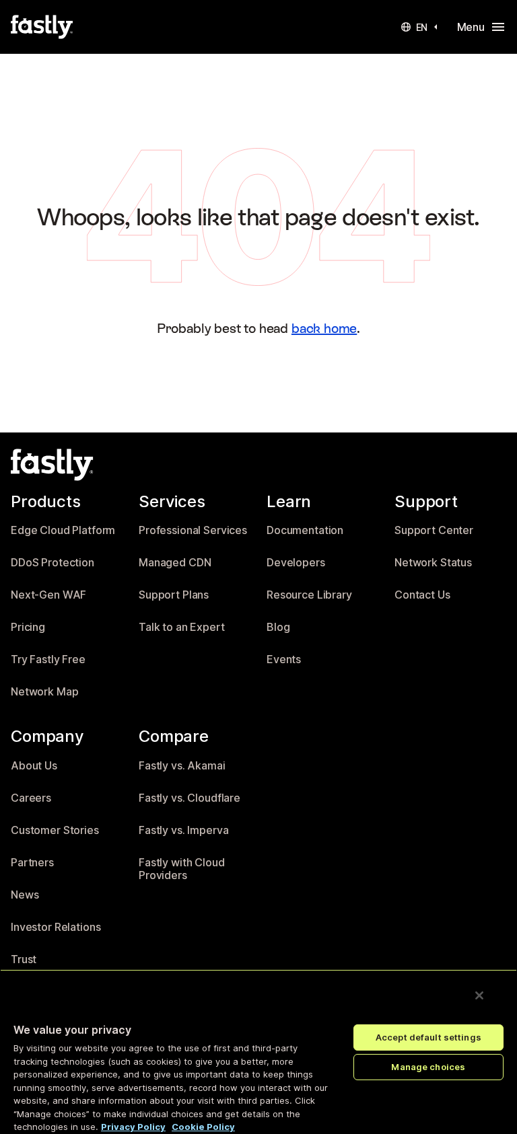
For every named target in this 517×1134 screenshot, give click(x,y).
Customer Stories (55, 830)
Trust (23, 959)
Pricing (28, 627)
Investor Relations (55, 927)
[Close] (479, 995)
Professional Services (193, 530)
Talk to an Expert (182, 627)
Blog (278, 627)
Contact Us (422, 595)
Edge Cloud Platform (63, 530)
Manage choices (428, 1066)
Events (284, 659)
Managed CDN (175, 562)
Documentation (305, 530)
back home (324, 328)
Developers (296, 562)
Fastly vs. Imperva (183, 830)
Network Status (433, 562)
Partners (32, 862)
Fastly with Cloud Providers (182, 869)
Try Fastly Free (48, 659)
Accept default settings (428, 1037)
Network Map (44, 691)
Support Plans (174, 595)
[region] (258, 1051)
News (24, 895)
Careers (31, 798)
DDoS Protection (52, 562)
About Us (34, 765)
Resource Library (309, 595)
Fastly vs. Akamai (182, 765)
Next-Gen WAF (48, 595)
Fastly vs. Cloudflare (189, 798)
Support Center (433, 530)
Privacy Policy (133, 1126)
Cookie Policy (203, 1126)
